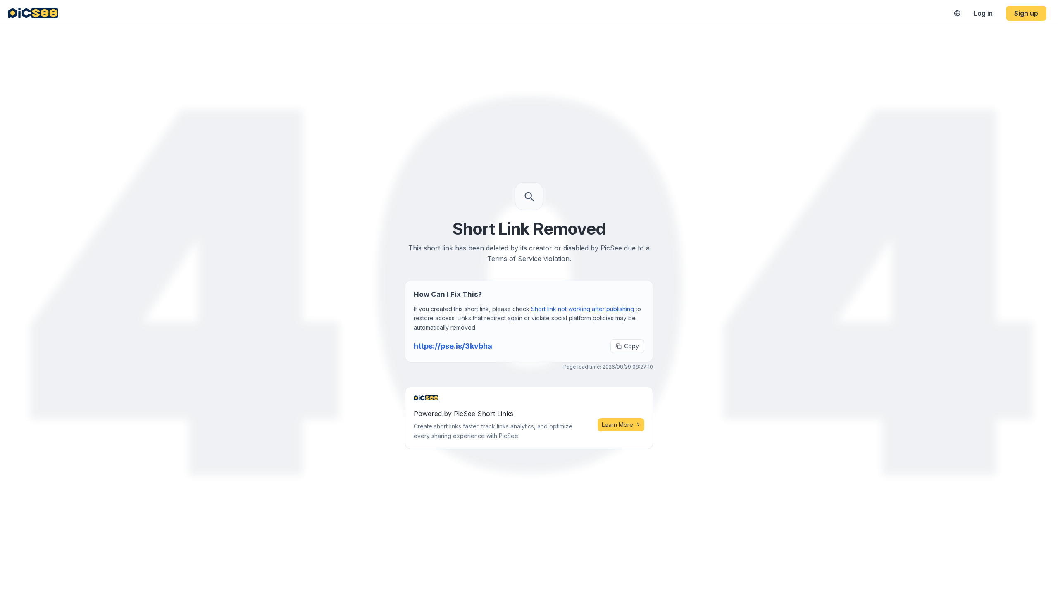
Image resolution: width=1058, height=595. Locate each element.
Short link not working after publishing (583, 308)
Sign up (1026, 13)
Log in (983, 13)
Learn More (617, 424)
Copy (631, 346)
